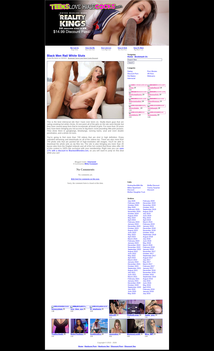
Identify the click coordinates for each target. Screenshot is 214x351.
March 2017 (147, 264)
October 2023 (133, 228)
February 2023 (133, 241)
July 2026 (131, 201)
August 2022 (133, 251)
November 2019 (149, 205)
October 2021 (133, 266)
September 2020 (134, 287)
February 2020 (149, 201)
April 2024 (132, 220)
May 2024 (132, 218)
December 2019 (149, 203)
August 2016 (148, 279)
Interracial (92, 162)
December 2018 (149, 228)
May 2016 (147, 285)
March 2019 (147, 222)
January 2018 (148, 249)
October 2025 (133, 205)
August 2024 (133, 216)
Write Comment (91, 164)
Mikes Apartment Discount (134, 189)
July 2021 (131, 272)
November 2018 (149, 230)
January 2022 (133, 262)
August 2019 (148, 211)
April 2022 (132, 258)
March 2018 (147, 245)
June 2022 (132, 253)
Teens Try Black (139, 48)
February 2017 (149, 266)
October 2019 (148, 207)
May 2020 (132, 293)
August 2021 (133, 270)
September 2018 (149, 235)
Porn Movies (152, 71)
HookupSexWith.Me (135, 185)
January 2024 (133, 224)
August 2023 (133, 230)
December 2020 (134, 283)
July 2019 (146, 214)
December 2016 (149, 270)
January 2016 (148, 291)
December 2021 (134, 264)
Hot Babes (131, 76)
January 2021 (133, 281)
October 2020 (133, 285)
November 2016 (149, 272)
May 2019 (147, 218)
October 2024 (133, 214)
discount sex (130, 346)
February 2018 (149, 247)
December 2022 (134, 245)
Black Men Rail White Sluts (66, 55)
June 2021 (132, 275)
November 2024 (134, 211)
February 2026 (133, 203)
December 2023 (134, 226)
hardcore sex (103, 346)
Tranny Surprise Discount (153, 189)
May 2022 (132, 256)
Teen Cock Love (106, 48)
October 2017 (148, 253)
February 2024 (133, 222)
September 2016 (149, 277)
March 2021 (132, 277)
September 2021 (134, 268)
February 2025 (133, 209)
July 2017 (146, 260)
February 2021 (133, 279)
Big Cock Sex (74, 48)
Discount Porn (132, 74)
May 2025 (132, 207)
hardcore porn (91, 346)
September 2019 (149, 209)
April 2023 (132, 237)
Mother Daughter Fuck (136, 192)
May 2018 (147, 243)
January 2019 (148, 226)
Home (130, 57)
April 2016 (147, 287)
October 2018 (148, 232)
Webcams (151, 76)
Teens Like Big (90, 48)
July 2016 (146, 281)
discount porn (117, 346)
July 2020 (131, 289)
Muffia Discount (153, 185)
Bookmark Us (141, 57)
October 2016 (148, 275)
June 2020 (132, 291)
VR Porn (150, 74)
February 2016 (149, 289)
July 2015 (146, 293)
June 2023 (132, 232)
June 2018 (147, 241)
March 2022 (132, 260)
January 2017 (148, 268)
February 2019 (149, 224)
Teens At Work (122, 48)
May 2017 (147, 262)
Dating (130, 71)
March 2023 (132, 239)
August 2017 (148, 258)
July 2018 (146, 239)
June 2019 (147, 216)
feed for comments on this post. (85, 179)
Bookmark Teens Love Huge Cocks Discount (83, 58)
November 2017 (149, 251)
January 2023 (133, 243)
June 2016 (147, 283)
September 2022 (134, 249)
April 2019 (147, 220)
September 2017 (149, 256)
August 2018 (148, 237)
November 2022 (134, 247)
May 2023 (132, 235)
